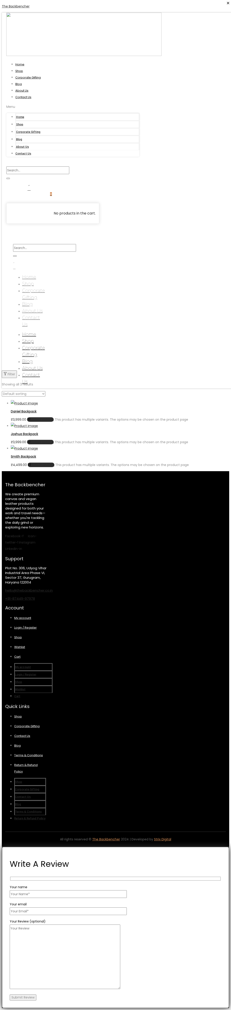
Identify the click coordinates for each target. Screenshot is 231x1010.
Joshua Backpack (24, 434)
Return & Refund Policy (29, 818)
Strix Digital (162, 839)
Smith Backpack (23, 456)
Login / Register (25, 627)
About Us (21, 90)
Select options (42, 419)
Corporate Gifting (28, 77)
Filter (11, 374)
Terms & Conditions (28, 755)
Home (19, 64)
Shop (19, 71)
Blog (18, 84)
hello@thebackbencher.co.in (29, 590)
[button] (72, 107)
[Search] (8, 178)
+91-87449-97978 (20, 598)
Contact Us (23, 97)
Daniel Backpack (24, 411)
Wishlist (19, 647)
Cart (17, 657)
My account (22, 618)
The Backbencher (16, 6)
